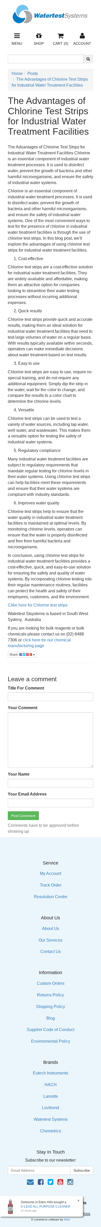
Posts (32, 73)
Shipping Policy (50, 1006)
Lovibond (50, 1107)
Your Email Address (27, 794)
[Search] (88, 59)
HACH (51, 1084)
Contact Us (50, 951)
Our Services (50, 940)
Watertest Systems (51, 1119)
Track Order (50, 885)
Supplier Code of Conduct (50, 1029)
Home (17, 73)
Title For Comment (26, 688)
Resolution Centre (50, 897)
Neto (67, 1219)
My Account (50, 873)
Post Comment (23, 816)
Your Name (19, 774)
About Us (50, 928)
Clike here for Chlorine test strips (38, 605)
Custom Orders (50, 983)
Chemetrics (50, 1131)
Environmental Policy (50, 1041)
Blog (50, 1018)
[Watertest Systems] (50, 12)
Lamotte (50, 1096)
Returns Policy (50, 995)
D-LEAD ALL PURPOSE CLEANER (45, 1206)
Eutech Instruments (50, 1073)
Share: (14, 654)
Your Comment (22, 708)
